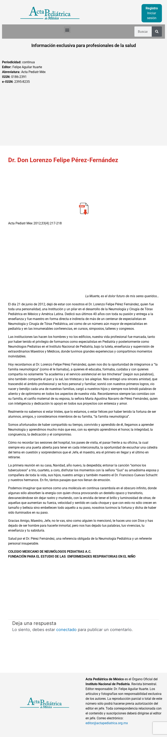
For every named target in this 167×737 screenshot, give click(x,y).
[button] (67, 29)
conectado (66, 629)
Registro (152, 8)
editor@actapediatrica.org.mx (107, 723)
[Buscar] (157, 31)
